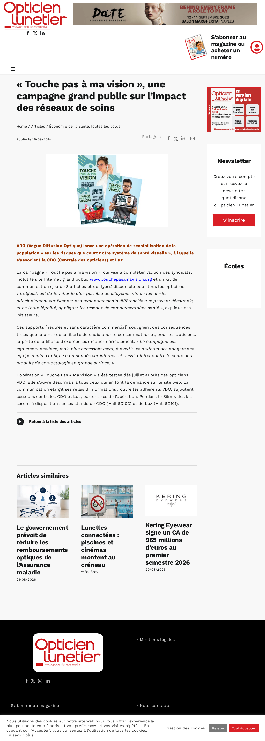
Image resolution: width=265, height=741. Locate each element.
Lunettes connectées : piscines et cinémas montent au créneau (100, 546)
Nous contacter (156, 705)
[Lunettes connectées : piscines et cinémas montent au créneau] (107, 487)
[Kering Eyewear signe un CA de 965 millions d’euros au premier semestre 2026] (171, 487)
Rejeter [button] (218, 728)
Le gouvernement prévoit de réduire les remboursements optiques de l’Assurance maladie (42, 550)
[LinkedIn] (183, 138)
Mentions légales (157, 639)
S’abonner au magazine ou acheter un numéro (228, 47)
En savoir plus (19, 735)
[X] (176, 138)
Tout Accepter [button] (243, 728)
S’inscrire (234, 220)
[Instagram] (39, 681)
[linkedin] (42, 33)
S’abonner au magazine (35, 705)
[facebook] (28, 33)
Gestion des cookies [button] (186, 728)
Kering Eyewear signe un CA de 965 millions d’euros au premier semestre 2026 (168, 544)
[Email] (192, 138)
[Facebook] (168, 138)
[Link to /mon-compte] (256, 47)
